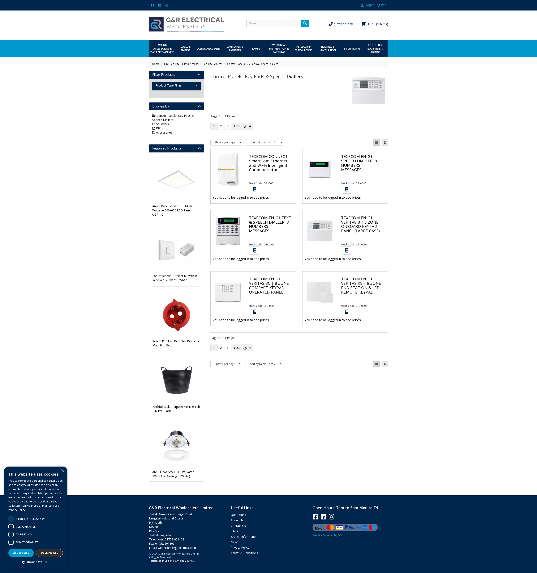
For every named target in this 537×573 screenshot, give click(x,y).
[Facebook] (152, 5)
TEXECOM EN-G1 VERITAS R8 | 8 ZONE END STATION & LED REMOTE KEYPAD (361, 285)
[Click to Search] (305, 23)
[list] (385, 142)
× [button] (62, 471)
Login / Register (375, 5)
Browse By (160, 106)
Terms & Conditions (244, 553)
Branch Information (244, 537)
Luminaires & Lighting (235, 48)
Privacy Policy (240, 547)
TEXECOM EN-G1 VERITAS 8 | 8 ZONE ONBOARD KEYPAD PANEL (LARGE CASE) (360, 224)
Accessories (163, 132)
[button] (35, 562)
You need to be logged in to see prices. (241, 197)
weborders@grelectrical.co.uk (177, 548)
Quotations (238, 515)
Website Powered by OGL (328, 535)
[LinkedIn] (159, 5)
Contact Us (238, 526)
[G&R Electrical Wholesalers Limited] (186, 24)
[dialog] (35, 518)
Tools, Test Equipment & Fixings (376, 48)
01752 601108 (343, 24)
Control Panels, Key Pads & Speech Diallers (252, 64)
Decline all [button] (49, 553)
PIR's (159, 128)
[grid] (376, 142)
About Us (237, 520)
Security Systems (212, 64)
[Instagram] (166, 5)
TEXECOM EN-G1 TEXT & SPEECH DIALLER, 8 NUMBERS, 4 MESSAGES (270, 224)
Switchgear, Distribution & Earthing (279, 48)
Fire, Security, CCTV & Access (304, 48)
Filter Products (163, 74)
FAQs (234, 531)
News (235, 542)
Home (155, 64)
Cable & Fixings (185, 48)
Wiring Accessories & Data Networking (162, 48)
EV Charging (352, 48)
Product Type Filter (168, 85)
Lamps (256, 48)
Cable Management (209, 48)
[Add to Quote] (254, 189)
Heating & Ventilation (328, 48)
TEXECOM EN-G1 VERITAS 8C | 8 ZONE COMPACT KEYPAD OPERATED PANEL (269, 285)
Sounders (162, 124)
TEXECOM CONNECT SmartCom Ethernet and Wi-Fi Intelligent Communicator (268, 163)
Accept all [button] (21, 553)
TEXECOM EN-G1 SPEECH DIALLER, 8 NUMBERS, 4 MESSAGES (359, 163)
